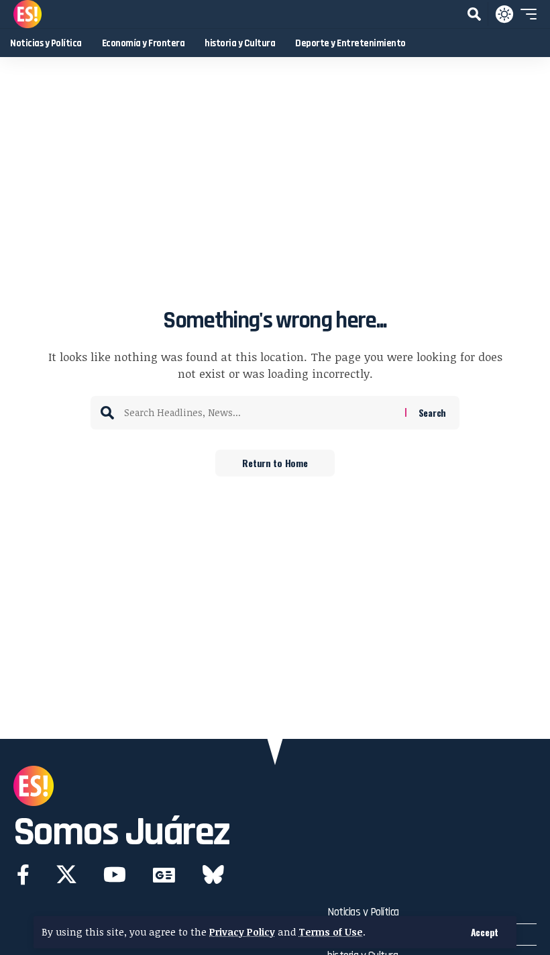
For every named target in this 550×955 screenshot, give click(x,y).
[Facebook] (23, 875)
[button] (484, 932)
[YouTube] (114, 875)
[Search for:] (259, 413)
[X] (66, 875)
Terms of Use (330, 931)
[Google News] (164, 875)
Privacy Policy (242, 931)
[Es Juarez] (27, 14)
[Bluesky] (213, 875)
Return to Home (274, 463)
